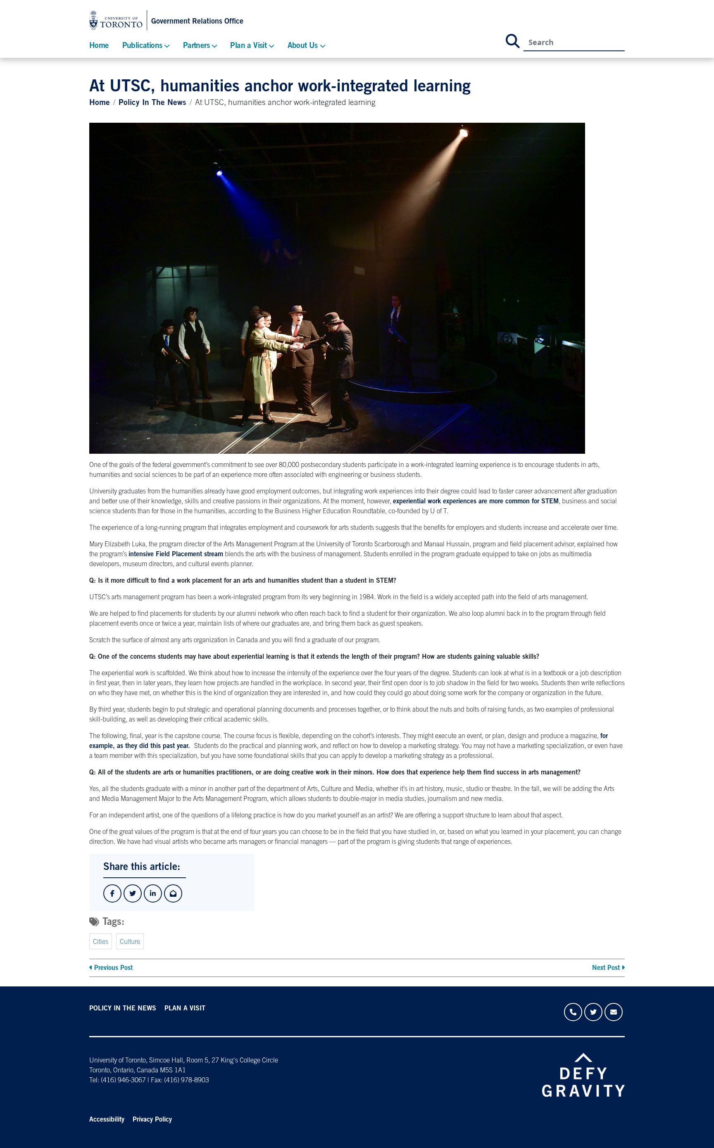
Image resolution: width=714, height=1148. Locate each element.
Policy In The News (152, 103)
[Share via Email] (173, 893)
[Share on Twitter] (133, 893)
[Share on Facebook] (112, 893)
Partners (196, 46)
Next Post (606, 968)
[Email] (614, 1012)
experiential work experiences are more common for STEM (476, 501)
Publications (142, 46)
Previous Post (113, 968)
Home (99, 46)
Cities (100, 942)
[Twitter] (593, 1012)
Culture (130, 942)
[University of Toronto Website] (118, 20)
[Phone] (573, 1012)
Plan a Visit (248, 46)
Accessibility (106, 1120)
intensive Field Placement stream (176, 554)
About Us (303, 46)
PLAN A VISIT (184, 1008)
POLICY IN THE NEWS (122, 1008)
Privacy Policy (152, 1120)
